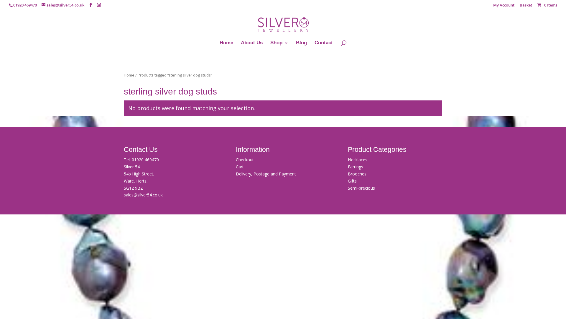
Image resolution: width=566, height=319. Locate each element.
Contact (324, 43)
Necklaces (357, 159)
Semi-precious (361, 188)
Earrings (355, 167)
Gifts (352, 181)
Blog (301, 43)
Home (226, 43)
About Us (252, 43)
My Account (503, 5)
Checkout (245, 159)
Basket (526, 5)
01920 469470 (145, 159)
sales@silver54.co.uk (143, 195)
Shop (276, 43)
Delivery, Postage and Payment (266, 174)
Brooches (357, 174)
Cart (240, 167)
